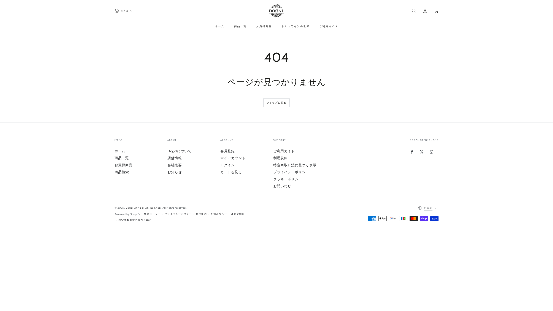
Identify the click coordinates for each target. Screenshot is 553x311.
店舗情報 (174, 158)
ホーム (119, 151)
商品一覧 (121, 158)
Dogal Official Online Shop (143, 207)
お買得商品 (123, 165)
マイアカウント (232, 158)
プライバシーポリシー (291, 172)
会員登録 (227, 151)
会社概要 (174, 165)
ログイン (227, 165)
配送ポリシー (219, 214)
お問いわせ (282, 186)
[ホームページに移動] (276, 11)
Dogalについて (179, 151)
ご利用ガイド (284, 151)
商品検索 (121, 172)
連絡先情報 (238, 214)
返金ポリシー (152, 214)
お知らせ (174, 172)
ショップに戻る (276, 102)
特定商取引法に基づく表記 (135, 220)
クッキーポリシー (287, 179)
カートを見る (231, 172)
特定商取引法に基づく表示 (294, 165)
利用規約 (280, 158)
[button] (413, 11)
